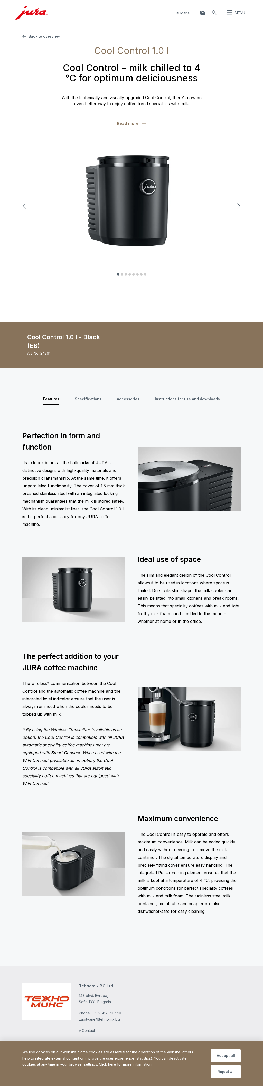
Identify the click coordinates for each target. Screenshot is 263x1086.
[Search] (214, 12)
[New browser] (46, 1001)
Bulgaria (183, 13)
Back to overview (44, 36)
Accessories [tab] (128, 399)
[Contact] (203, 12)
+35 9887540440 (106, 1013)
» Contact (87, 1030)
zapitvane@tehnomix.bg (99, 1019)
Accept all (226, 1055)
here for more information (130, 1064)
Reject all (226, 1071)
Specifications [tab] (88, 399)
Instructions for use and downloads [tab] (187, 399)
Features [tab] (51, 399)
